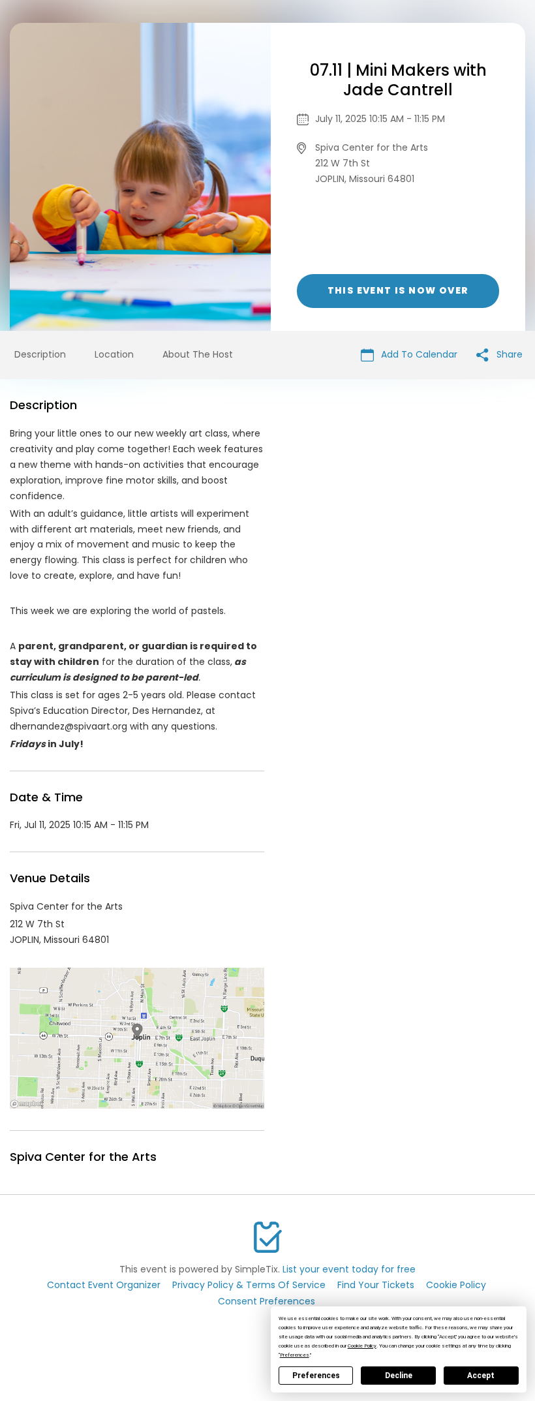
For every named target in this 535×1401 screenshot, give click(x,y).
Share (508, 354)
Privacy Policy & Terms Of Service (249, 1284)
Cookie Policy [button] (362, 1346)
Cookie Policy (456, 1284)
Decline (398, 1375)
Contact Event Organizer (103, 1284)
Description (40, 354)
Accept (481, 1375)
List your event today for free (349, 1269)
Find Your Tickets (375, 1284)
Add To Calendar (417, 354)
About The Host (197, 354)
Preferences (316, 1375)
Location (114, 354)
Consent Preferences (266, 1301)
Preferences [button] (294, 1355)
